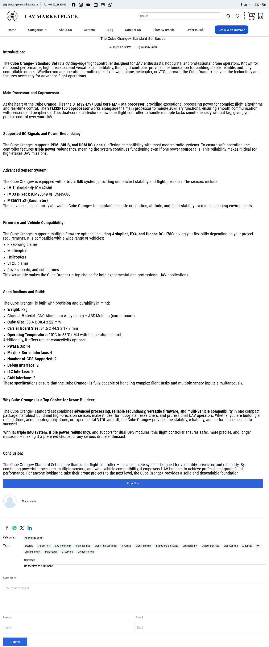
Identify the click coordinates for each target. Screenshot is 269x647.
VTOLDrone (67, 551)
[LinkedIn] (29, 528)
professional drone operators (215, 63)
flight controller (135, 67)
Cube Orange (199, 71)
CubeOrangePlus (210, 545)
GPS (130, 432)
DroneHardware (144, 545)
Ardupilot (120, 233)
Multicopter (51, 551)
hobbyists (173, 63)
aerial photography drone (47, 419)
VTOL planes (18, 263)
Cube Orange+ (22, 63)
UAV (140, 63)
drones (30, 71)
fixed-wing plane (120, 71)
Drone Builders (81, 399)
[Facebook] (7, 528)
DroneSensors (231, 545)
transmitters (44, 545)
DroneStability (190, 545)
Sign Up (260, 4)
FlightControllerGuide (167, 545)
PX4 (258, 545)
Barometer (37, 200)
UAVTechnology (63, 545)
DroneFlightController (106, 545)
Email (139, 617)
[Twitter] (22, 528)
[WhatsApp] (14, 528)
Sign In (246, 4)
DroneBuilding (82, 545)
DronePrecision (86, 551)
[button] (133, 483)
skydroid (29, 545)
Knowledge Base (33, 537)
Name (7, 617)
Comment (9, 577)
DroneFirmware (33, 551)
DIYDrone (126, 545)
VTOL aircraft (169, 71)
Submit (15, 641)
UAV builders (172, 468)
